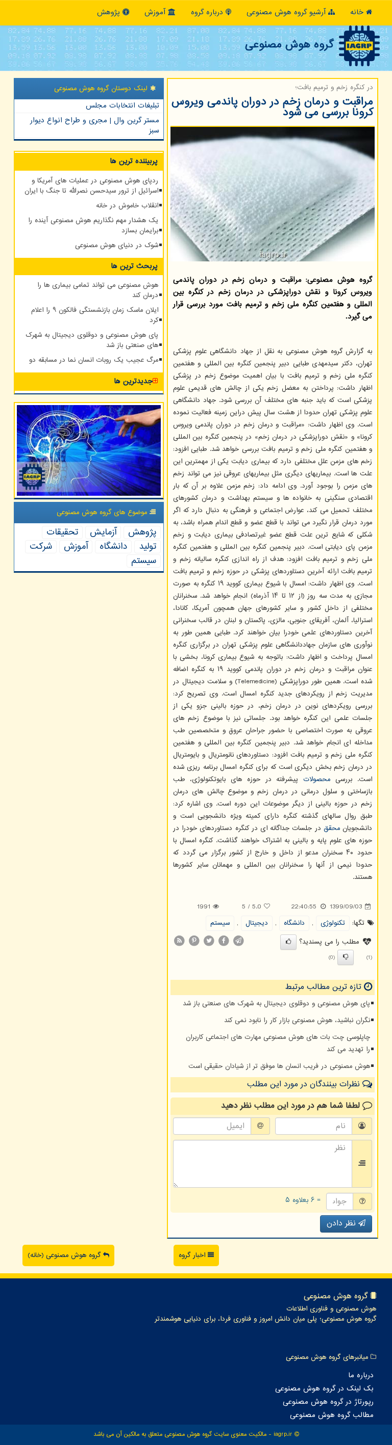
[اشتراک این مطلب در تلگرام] (238, 940)
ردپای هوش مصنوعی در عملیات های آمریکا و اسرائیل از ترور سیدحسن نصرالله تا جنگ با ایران (91, 186)
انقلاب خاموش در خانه (127, 205)
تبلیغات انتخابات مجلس (122, 105)
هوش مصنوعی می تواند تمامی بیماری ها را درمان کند (97, 290)
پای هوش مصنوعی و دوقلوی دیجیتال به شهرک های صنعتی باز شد (276, 1003)
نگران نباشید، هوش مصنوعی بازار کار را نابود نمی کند (297, 1020)
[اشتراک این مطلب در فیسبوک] (223, 940)
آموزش (156, 12)
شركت (41, 546)
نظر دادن (342, 1223)
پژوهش (109, 12)
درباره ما (361, 1376)
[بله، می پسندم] (288, 942)
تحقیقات (62, 532)
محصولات (316, 779)
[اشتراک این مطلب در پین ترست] (194, 940)
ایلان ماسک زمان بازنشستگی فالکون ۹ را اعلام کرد (94, 315)
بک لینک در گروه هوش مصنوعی (324, 1389)
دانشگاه (294, 923)
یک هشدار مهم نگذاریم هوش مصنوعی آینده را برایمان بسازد (93, 225)
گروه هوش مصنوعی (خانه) (65, 1255)
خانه (358, 12)
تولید (147, 546)
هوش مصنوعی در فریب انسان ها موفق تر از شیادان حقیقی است (279, 1066)
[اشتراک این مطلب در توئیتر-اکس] (209, 940)
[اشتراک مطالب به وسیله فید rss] (179, 940)
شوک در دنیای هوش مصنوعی (116, 245)
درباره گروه (208, 12)
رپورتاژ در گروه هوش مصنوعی (328, 1402)
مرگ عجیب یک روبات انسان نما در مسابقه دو (93, 360)
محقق (332, 828)
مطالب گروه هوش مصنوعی (332, 1415)
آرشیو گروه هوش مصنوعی (287, 12)
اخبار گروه (193, 1255)
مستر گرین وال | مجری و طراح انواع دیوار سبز (94, 125)
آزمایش (103, 532)
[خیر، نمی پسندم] (345, 957)
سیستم (220, 923)
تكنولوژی (333, 923)
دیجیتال (257, 923)
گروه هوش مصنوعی (289, 45)
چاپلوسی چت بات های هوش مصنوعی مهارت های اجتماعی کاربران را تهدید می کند (278, 1043)
